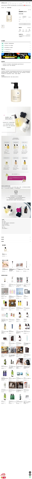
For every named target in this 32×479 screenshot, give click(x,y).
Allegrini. (2, 330)
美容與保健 (2, 7)
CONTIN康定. (3, 377)
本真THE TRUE (11, 365)
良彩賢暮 (17, 268)
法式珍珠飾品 (20, 3)
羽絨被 (10, 3)
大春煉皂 (25, 295)
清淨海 (9, 377)
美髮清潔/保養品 (9, 7)
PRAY (2, 307)
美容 (5, 7)
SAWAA (25, 307)
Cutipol (24, 342)
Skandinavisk (3, 295)
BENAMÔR (2, 365)
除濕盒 (8, 3)
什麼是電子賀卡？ (28, 34)
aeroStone (10, 268)
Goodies (9, 4)
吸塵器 (15, 3)
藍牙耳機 (13, 3)
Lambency (10, 295)
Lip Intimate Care (18, 307)
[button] (2, 26)
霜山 (16, 365)
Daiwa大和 (3, 268)
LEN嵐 (9, 342)
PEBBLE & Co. (25, 330)
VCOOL (17, 3)
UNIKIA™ (24, 268)
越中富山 (17, 295)
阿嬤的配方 (10, 330)
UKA (2, 253)
